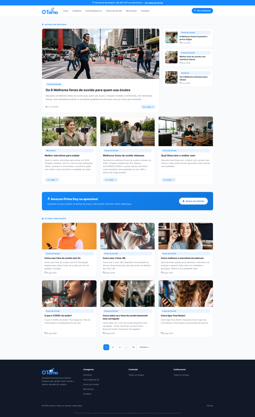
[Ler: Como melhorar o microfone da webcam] (185, 236)
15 (133, 347)
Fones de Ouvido (114, 11)
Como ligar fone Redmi (173, 315)
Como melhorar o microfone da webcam (182, 258)
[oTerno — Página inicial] (50, 11)
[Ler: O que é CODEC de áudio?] (69, 293)
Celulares (76, 11)
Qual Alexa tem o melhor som (178, 155)
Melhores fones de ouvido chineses (123, 155)
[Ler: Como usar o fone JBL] (127, 236)
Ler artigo (51, 180)
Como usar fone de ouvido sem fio (62, 258)
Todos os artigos (136, 375)
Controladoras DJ (93, 11)
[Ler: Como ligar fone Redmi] (185, 293)
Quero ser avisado (195, 201)
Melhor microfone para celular (62, 155)
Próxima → (144, 347)
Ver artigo (147, 107)
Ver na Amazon (204, 10)
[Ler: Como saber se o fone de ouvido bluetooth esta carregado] (127, 293)
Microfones (131, 11)
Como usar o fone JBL (114, 258)
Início (65, 11)
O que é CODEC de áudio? (58, 315)
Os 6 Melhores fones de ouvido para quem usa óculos (88, 90)
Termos (210, 406)
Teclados (145, 11)
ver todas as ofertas (154, 2)
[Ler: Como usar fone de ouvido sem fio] (69, 236)
